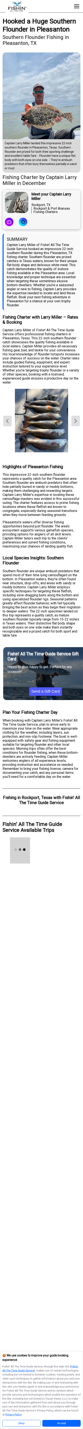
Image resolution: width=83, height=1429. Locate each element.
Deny (21, 1423)
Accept (61, 1423)
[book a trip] (9, 222)
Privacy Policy (13, 1414)
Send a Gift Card (45, 691)
